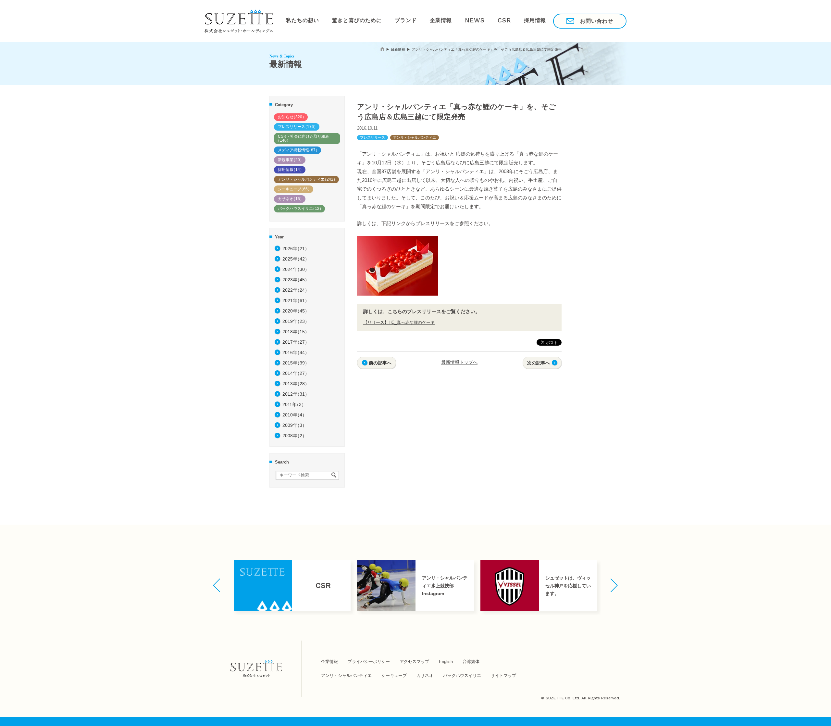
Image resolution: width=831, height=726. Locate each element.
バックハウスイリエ (300, 208)
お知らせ (292, 117)
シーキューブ (295, 189)
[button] (216, 585)
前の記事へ (380, 362)
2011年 (294, 404)
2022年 (295, 290)
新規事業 (291, 160)
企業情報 (422, 20)
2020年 (295, 310)
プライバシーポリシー (369, 661)
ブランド (392, 20)
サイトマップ (503, 675)
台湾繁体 (471, 661)
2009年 (294, 425)
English (446, 661)
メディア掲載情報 (298, 150)
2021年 (295, 300)
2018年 (295, 331)
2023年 (295, 279)
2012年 (295, 394)
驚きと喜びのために (348, 20)
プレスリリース (298, 126)
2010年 (294, 414)
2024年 (295, 269)
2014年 (295, 373)
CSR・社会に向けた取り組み (302, 138)
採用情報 (504, 20)
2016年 (295, 352)
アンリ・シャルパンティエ (307, 179)
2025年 (295, 258)
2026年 (295, 248)
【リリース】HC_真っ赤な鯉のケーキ (399, 322)
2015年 (295, 362)
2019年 (295, 321)
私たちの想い (300, 20)
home (382, 49)
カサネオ (291, 199)
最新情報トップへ (459, 362)
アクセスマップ (414, 661)
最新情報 (398, 49)
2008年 (294, 435)
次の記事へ (538, 362)
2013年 (295, 383)
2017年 (295, 342)
